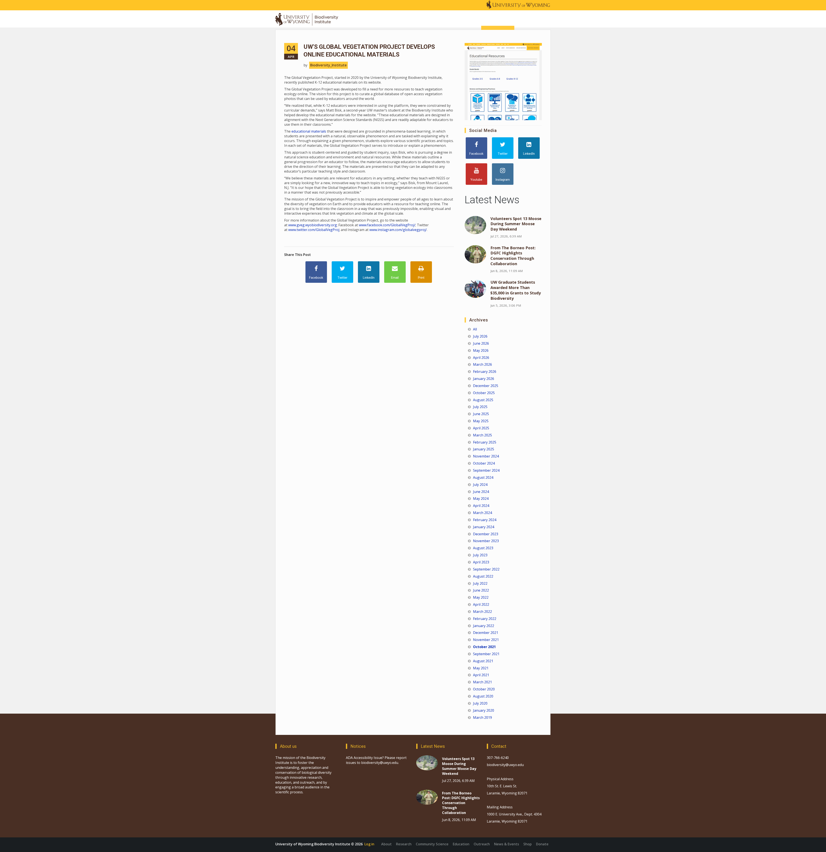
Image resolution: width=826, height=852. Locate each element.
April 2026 (481, 357)
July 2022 (480, 583)
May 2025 (481, 421)
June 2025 (481, 413)
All (475, 329)
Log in (369, 844)
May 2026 (481, 350)
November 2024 (486, 456)
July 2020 (480, 703)
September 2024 (486, 470)
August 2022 (483, 576)
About (386, 844)
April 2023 (481, 562)
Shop (527, 844)
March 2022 (482, 611)
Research (403, 844)
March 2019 (482, 717)
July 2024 (480, 484)
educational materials (308, 131)
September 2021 (486, 654)
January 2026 (483, 378)
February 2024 (484, 519)
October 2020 (484, 689)
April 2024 (481, 505)
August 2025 (483, 400)
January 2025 (483, 449)
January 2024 (483, 527)
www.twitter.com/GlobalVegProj (313, 229)
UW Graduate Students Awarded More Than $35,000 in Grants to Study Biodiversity (515, 290)
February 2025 (484, 442)
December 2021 (485, 632)
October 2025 (484, 392)
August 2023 (483, 548)
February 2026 (484, 371)
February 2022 (484, 618)
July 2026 (480, 336)
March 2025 (482, 435)
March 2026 (482, 364)
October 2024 (484, 463)
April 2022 (481, 604)
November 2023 (486, 540)
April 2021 (481, 675)
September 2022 (486, 569)
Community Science (432, 844)
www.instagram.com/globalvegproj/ (398, 229)
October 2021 (484, 646)
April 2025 (481, 428)
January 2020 (483, 710)
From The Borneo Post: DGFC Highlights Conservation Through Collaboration (513, 255)
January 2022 (483, 625)
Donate (542, 844)
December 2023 (485, 534)
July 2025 (480, 406)
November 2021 (486, 639)
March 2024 (482, 512)
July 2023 (480, 555)
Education (461, 844)
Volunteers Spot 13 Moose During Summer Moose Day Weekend (515, 224)
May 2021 (481, 668)
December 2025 (485, 385)
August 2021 (483, 661)
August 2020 (483, 696)
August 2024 (483, 477)
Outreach (482, 844)
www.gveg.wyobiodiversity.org (312, 225)
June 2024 (481, 491)
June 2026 (481, 343)
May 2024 (481, 498)
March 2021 (482, 682)
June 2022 (481, 590)
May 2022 (481, 597)
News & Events (506, 844)
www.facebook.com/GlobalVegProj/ (387, 225)
